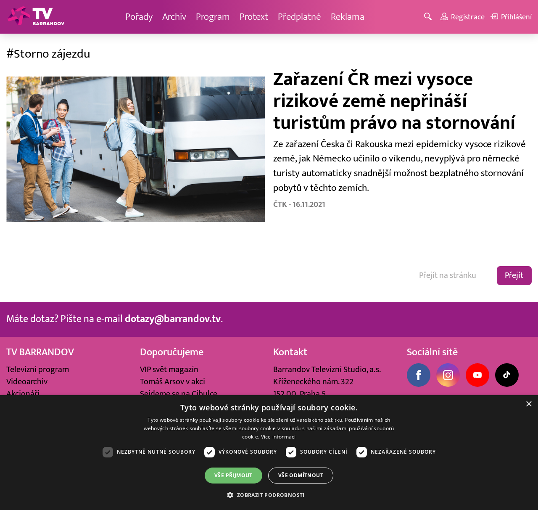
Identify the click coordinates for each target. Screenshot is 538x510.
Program (213, 16)
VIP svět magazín (169, 369)
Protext (254, 16)
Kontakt (290, 352)
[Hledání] (429, 17)
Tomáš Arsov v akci (172, 381)
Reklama (347, 16)
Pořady (139, 16)
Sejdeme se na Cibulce (178, 394)
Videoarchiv (26, 381)
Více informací (278, 436)
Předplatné (299, 16)
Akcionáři (23, 394)
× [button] (528, 404)
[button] (268, 495)
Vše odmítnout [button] (300, 475)
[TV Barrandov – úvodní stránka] (35, 17)
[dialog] (269, 452)
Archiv (174, 16)
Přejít (514, 275)
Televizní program (37, 369)
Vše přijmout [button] (233, 475)
